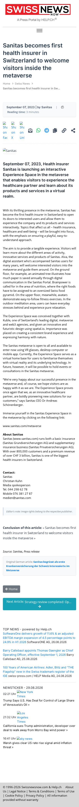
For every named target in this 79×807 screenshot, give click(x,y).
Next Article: (41, 601)
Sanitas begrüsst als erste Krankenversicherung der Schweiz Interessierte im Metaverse (38, 566)
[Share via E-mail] (30, 131)
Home (6, 83)
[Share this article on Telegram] (46, 131)
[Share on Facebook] (5, 131)
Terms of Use (65, 791)
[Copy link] (64, 131)
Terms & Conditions (41, 791)
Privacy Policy (35, 795)
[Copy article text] (55, 131)
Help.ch (57, 787)
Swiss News (22, 83)
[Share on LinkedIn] (22, 131)
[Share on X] (13, 131)
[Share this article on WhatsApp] (38, 131)
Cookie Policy (14, 795)
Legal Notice (17, 791)
